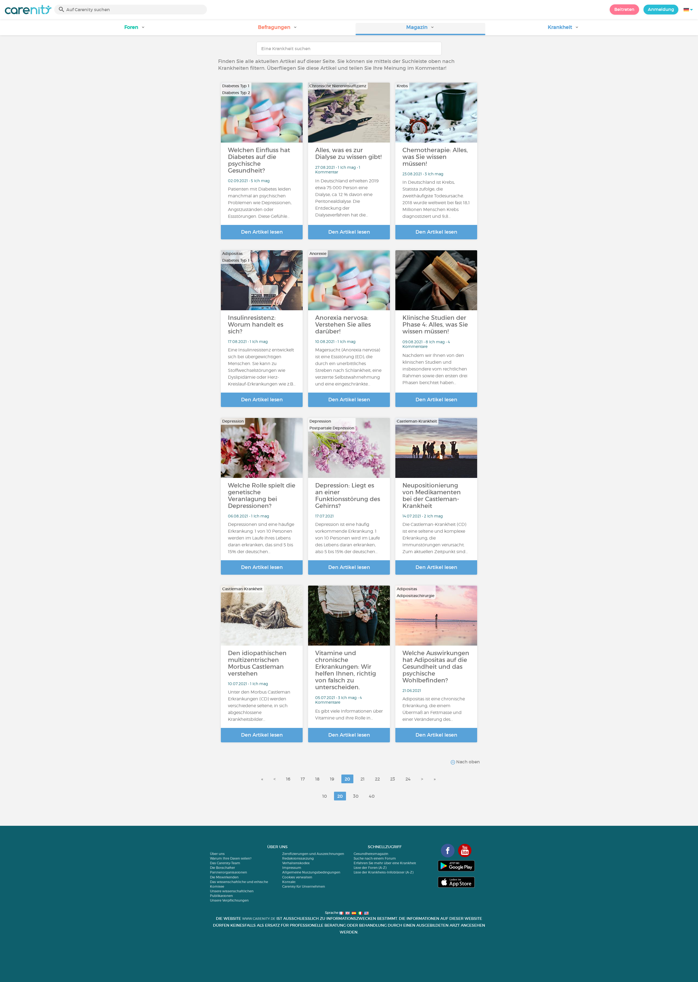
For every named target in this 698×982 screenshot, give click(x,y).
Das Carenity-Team (225, 863)
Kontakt (289, 882)
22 (377, 779)
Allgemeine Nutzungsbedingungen (311, 872)
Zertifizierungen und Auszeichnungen (313, 854)
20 (347, 779)
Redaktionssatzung (298, 858)
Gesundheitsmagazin (371, 854)
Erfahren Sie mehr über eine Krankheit (385, 863)
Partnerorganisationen (228, 872)
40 (372, 796)
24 (408, 779)
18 (317, 779)
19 (332, 779)
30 (356, 796)
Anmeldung (661, 9)
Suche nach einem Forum (375, 858)
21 (362, 779)
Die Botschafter (222, 868)
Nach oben (467, 761)
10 (324, 796)
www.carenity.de (258, 919)
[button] (135, 29)
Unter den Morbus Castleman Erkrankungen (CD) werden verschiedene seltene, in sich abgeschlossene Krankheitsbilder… (259, 705)
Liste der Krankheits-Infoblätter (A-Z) (383, 872)
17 (303, 779)
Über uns (217, 854)
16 (288, 779)
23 (392, 779)
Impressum (291, 868)
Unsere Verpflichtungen (229, 900)
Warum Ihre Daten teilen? (230, 858)
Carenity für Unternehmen (303, 886)
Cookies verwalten (297, 877)
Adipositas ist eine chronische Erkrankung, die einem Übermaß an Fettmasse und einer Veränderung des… (433, 709)
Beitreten (624, 9)
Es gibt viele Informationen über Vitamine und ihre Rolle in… (349, 715)
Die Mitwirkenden (224, 877)
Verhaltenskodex (296, 863)
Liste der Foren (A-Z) (370, 868)
